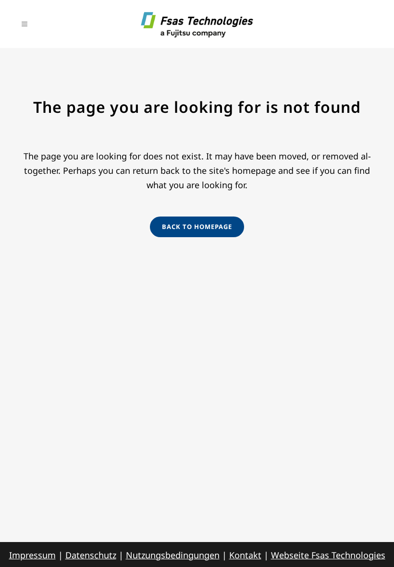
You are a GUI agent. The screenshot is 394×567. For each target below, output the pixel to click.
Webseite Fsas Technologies (328, 555)
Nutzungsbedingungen (173, 555)
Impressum (32, 555)
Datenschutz (90, 555)
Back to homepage (197, 226)
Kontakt (245, 555)
